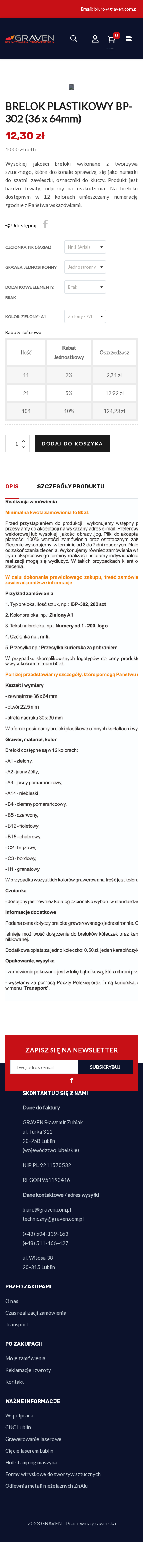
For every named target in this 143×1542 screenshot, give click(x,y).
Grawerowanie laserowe (33, 1439)
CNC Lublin (18, 1427)
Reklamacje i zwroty (28, 1370)
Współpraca (19, 1415)
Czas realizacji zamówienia (35, 1312)
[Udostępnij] (45, 224)
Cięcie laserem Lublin (29, 1450)
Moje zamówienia (25, 1358)
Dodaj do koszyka (72, 443)
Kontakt (14, 1381)
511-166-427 (52, 1243)
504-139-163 (52, 1233)
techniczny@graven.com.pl (53, 1219)
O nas (11, 1301)
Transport (16, 1324)
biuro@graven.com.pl (116, 9)
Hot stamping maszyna (31, 1462)
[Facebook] (71, 1081)
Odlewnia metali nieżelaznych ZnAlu (46, 1486)
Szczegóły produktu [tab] (70, 486)
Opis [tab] (12, 486)
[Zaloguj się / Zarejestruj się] (95, 38)
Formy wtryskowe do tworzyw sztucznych (53, 1474)
